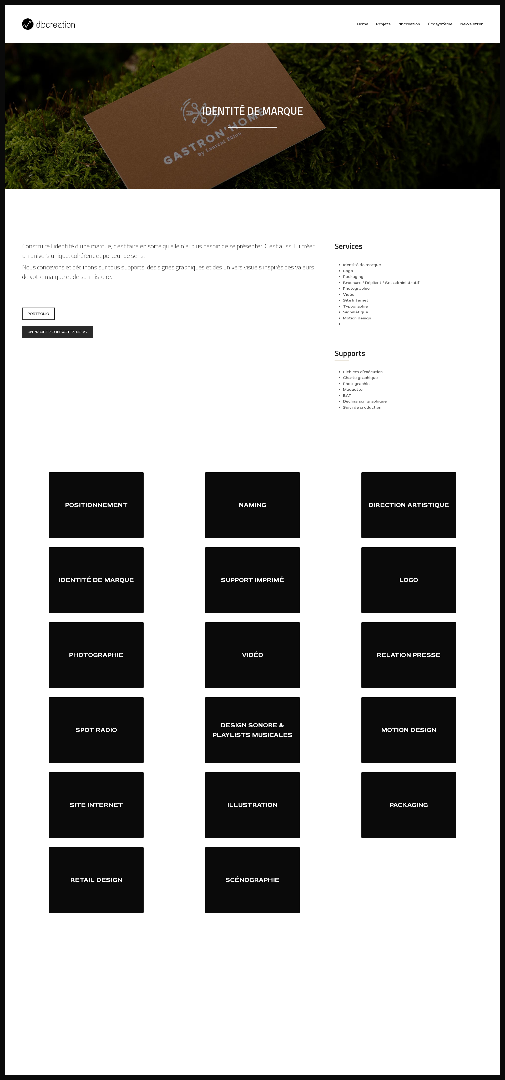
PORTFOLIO (38, 314)
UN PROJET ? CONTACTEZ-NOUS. (58, 332)
